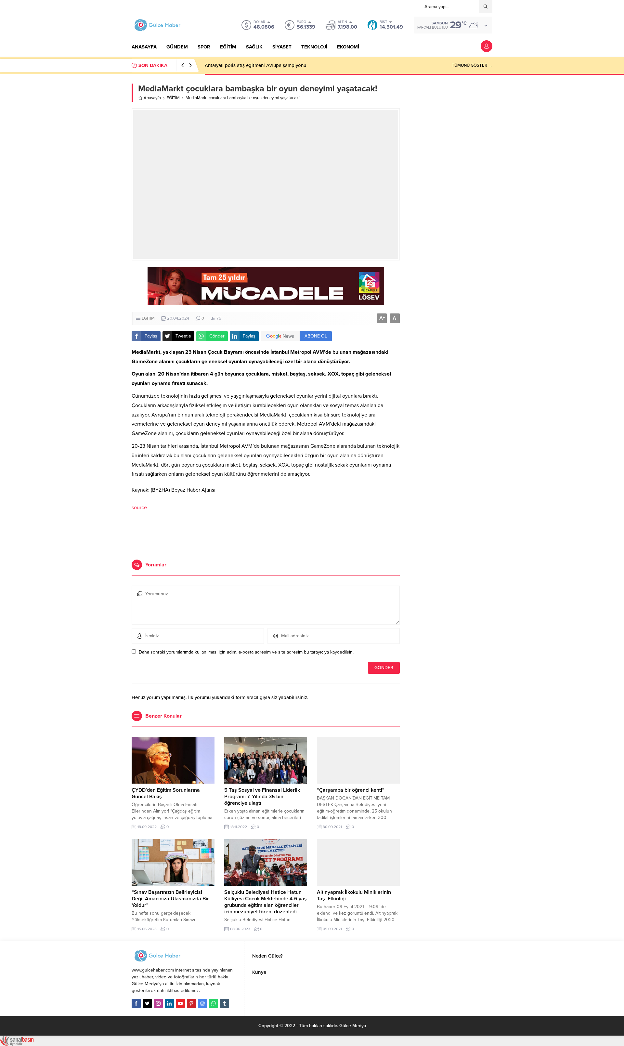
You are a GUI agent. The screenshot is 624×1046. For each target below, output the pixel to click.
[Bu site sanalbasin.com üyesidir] (17, 1042)
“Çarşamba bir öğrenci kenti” (350, 790)
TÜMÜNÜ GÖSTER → (472, 65)
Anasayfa (152, 97)
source (139, 507)
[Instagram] (158, 1003)
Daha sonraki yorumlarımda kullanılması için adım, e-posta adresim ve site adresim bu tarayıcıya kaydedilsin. (246, 652)
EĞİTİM (173, 97)
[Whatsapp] (213, 1003)
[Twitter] (147, 1003)
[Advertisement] (266, 535)
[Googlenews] (202, 1003)
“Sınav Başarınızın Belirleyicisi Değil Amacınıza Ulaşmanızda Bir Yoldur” (170, 898)
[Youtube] (180, 1003)
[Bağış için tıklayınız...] (266, 302)
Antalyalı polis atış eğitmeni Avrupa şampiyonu (255, 65)
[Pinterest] (191, 1003)
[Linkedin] (169, 1003)
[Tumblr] (224, 1003)
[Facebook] (136, 1003)
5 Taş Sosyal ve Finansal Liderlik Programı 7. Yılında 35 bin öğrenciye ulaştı (262, 796)
